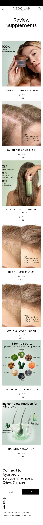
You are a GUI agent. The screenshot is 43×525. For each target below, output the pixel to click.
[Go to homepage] (21, 8)
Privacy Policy (27, 515)
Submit (30, 492)
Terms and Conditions (12, 515)
